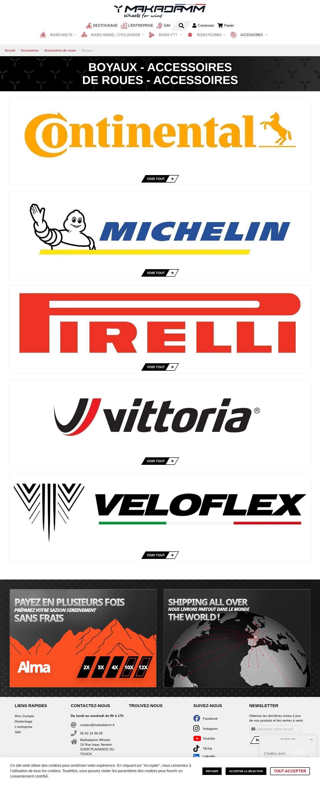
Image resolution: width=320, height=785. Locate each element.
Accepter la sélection (246, 771)
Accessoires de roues (60, 50)
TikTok (207, 748)
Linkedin (208, 756)
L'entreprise (140, 25)
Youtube (209, 738)
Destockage (105, 25)
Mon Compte (24, 716)
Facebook (210, 718)
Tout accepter (290, 771)
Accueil (10, 50)
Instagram (210, 728)
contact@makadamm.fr (97, 725)
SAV (167, 25)
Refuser (212, 771)
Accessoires (30, 50)
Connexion (206, 25)
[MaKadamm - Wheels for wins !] (160, 11)
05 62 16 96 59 (91, 733)
